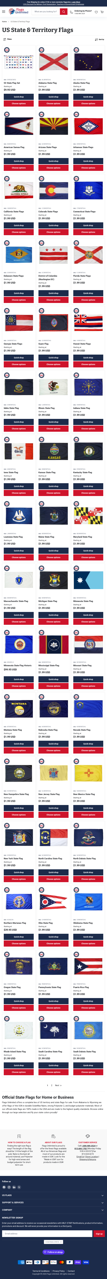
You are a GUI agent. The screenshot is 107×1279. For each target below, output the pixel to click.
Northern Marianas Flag (15, 923)
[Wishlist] (96, 11)
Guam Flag (43, 344)
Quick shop (19, 97)
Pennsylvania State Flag (49, 987)
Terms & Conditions (41, 1271)
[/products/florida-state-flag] (88, 255)
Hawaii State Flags (82, 344)
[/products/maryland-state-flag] (88, 516)
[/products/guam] (53, 323)
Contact (71, 1271)
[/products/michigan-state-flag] (53, 580)
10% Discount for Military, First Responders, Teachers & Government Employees (53, 4)
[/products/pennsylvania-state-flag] (53, 966)
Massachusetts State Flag (16, 601)
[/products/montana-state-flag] (19, 709)
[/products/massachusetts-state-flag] (19, 580)
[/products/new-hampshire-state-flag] (19, 773)
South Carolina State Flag (50, 1051)
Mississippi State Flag (48, 665)
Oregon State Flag (12, 987)
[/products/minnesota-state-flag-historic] (19, 645)
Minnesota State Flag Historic (18, 665)
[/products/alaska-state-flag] (88, 62)
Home (4, 22)
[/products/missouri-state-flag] (88, 645)
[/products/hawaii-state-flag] (88, 323)
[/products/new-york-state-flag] (19, 838)
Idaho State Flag (11, 408)
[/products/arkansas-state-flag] (88, 126)
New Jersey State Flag (49, 794)
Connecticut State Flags (84, 211)
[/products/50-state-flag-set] (19, 62)
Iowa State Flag (11, 472)
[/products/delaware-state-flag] (19, 255)
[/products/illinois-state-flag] (53, 387)
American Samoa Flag (14, 147)
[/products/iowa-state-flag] (19, 451)
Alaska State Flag (81, 83)
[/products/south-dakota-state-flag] (88, 1031)
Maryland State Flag (82, 537)
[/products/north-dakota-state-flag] (88, 838)
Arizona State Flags (47, 147)
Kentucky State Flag (82, 472)
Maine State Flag (46, 537)
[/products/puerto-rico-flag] (88, 966)
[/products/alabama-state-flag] (53, 62)
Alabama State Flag (47, 83)
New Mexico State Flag (84, 794)
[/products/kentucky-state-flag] (88, 451)
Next (57, 1085)
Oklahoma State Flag (83, 923)
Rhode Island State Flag (15, 1051)
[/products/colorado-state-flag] (53, 191)
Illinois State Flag (46, 408)
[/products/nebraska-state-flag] (53, 709)
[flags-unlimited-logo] (18, 11)
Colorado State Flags (48, 211)
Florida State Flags (82, 276)
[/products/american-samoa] (19, 126)
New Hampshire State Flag (16, 794)
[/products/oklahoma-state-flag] (88, 902)
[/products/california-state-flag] (19, 191)
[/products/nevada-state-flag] (88, 709)
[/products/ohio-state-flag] (53, 902)
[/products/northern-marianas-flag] (19, 902)
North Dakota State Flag (84, 858)
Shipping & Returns (87, 1159)
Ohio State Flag (45, 923)
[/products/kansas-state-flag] (53, 451)
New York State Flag (13, 858)
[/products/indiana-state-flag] (88, 387)
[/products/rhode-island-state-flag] (19, 1031)
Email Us (80, 1157)
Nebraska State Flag (48, 730)
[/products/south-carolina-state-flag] (53, 1031)
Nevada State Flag (81, 730)
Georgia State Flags (13, 344)
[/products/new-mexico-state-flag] (88, 773)
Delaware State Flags (14, 276)
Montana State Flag (13, 730)
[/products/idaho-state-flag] (19, 387)
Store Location (91, 1157)
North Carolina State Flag (50, 858)
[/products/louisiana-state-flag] (19, 516)
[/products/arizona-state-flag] (53, 126)
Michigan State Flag (47, 601)
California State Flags (14, 211)
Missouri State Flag (82, 665)
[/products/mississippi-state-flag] (53, 645)
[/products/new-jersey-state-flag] (53, 773)
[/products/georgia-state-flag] (19, 323)
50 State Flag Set (12, 83)
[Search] (63, 11)
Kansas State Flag (46, 472)
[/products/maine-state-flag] (53, 516)
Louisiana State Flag (13, 537)
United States (52, 1242)
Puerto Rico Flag (81, 987)
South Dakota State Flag (84, 1051)
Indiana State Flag (81, 408)
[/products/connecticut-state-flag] (88, 191)
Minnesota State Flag (83, 601)
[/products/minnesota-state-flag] (88, 580)
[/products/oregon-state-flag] (19, 966)
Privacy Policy (59, 1271)
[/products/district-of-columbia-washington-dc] (53, 255)
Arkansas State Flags (83, 147)
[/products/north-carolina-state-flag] (53, 838)
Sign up (99, 1234)
